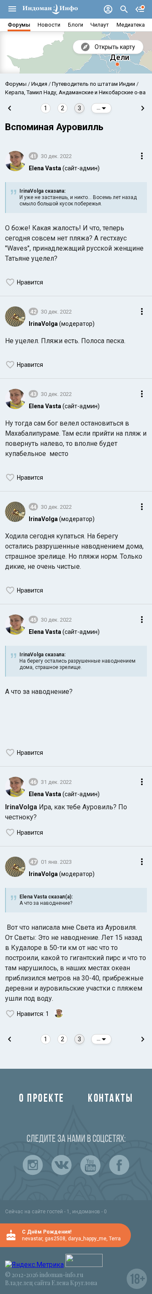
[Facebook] (119, 1165)
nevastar (32, 1239)
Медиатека (131, 25)
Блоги (75, 25)
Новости (49, 25)
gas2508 (55, 1239)
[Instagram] (33, 1165)
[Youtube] (90, 1165)
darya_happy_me (87, 1239)
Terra (115, 1239)
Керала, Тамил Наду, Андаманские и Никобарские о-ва (75, 92)
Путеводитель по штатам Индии (93, 84)
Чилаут (99, 25)
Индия (39, 84)
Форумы (19, 25)
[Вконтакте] (62, 1165)
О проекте (42, 1099)
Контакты (110, 1099)
